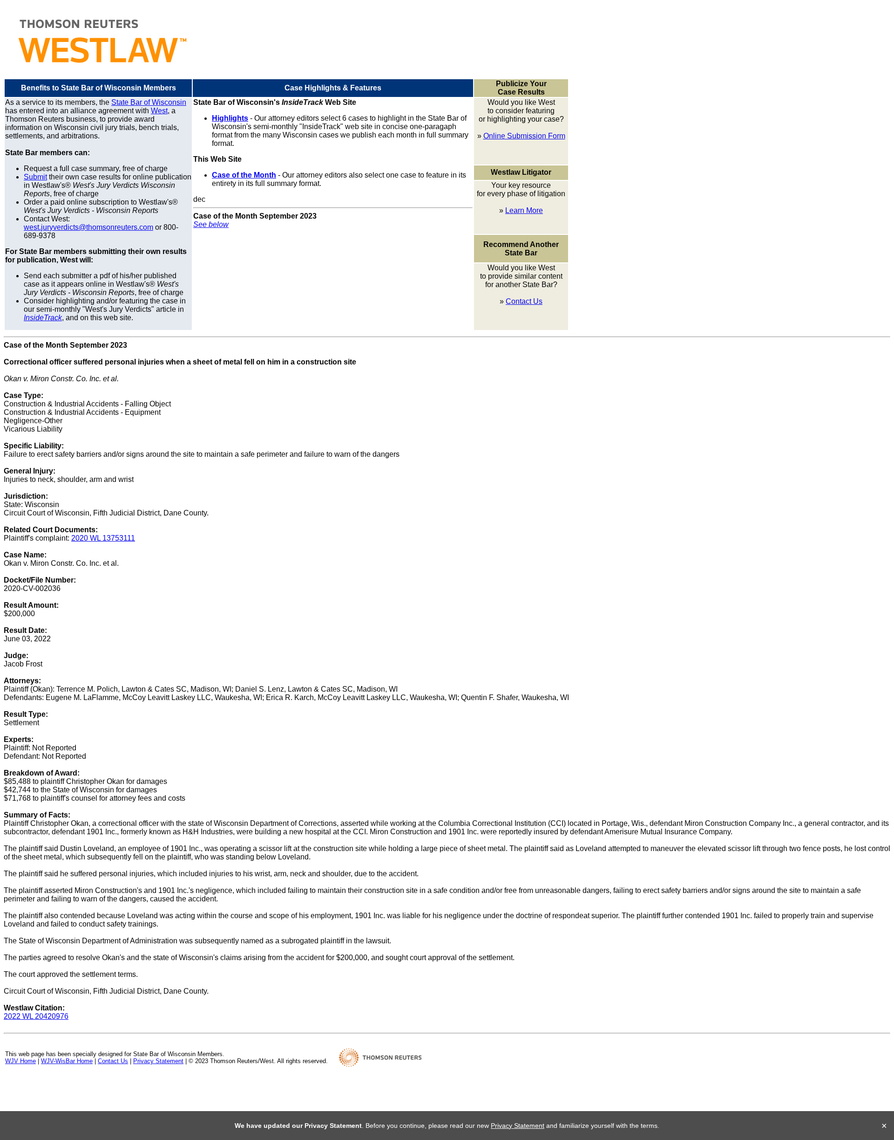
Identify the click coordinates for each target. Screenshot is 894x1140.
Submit (35, 177)
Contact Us (524, 301)
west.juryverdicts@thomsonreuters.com (88, 227)
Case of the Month (244, 175)
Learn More (524, 210)
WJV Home (20, 1061)
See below (211, 224)
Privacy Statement (158, 1061)
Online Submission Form (524, 136)
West (159, 111)
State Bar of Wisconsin (148, 102)
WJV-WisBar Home (67, 1061)
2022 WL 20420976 (36, 1016)
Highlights (230, 118)
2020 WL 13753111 (103, 538)
